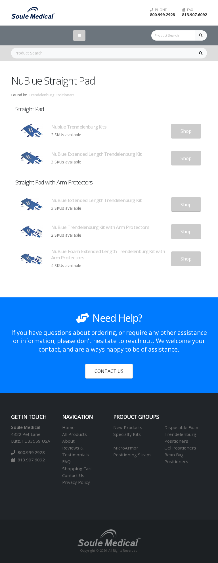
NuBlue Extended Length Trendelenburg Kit (96, 154)
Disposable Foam (182, 427)
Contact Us (73, 475)
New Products (127, 427)
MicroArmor (125, 448)
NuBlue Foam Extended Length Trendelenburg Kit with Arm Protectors (108, 254)
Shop (186, 131)
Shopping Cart (77, 468)
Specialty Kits (127, 434)
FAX (189, 10)
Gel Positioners (180, 448)
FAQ (66, 461)
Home (68, 427)
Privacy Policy (76, 482)
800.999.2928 (162, 14)
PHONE (160, 10)
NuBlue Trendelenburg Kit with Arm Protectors (100, 227)
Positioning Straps (132, 454)
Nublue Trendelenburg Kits (79, 126)
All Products (74, 434)
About (68, 441)
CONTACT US (109, 371)
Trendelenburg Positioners (51, 95)
